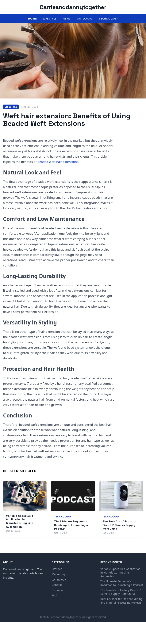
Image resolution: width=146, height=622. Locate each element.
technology (108, 18)
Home (32, 18)
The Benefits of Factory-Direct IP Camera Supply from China (119, 525)
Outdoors (85, 18)
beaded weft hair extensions (57, 162)
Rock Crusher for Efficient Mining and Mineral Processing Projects (121, 600)
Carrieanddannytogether (73, 7)
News (67, 18)
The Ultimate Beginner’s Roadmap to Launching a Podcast (71, 525)
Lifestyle (50, 18)
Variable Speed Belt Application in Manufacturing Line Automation (19, 521)
